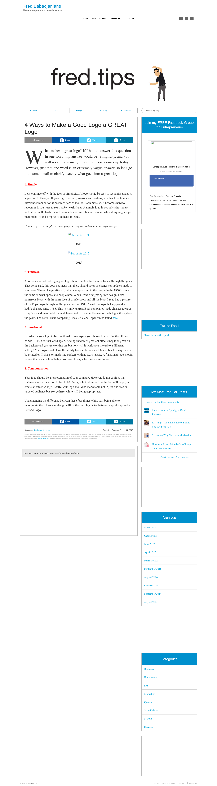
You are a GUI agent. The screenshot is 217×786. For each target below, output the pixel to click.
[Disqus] (78, 497)
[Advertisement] (108, 43)
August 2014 (151, 602)
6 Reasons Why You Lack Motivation (171, 435)
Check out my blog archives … (176, 457)
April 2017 (150, 552)
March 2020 (150, 527)
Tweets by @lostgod (157, 335)
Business (33, 110)
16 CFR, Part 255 (42, 438)
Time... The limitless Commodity (161, 402)
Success (148, 726)
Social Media (126, 110)
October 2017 (151, 535)
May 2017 (149, 544)
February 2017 (152, 560)
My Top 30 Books (99, 18)
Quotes (148, 702)
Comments (38, 140)
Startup (58, 110)
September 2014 (152, 593)
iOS (146, 685)
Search (144, 110)
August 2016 (151, 577)
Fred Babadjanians (42, 6)
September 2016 (152, 568)
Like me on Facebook (186, 18)
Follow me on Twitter (181, 18)
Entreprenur (81, 110)
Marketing (103, 110)
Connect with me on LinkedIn (192, 18)
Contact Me (129, 18)
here (115, 318)
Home (85, 18)
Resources (115, 18)
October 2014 (151, 585)
